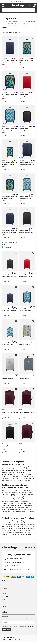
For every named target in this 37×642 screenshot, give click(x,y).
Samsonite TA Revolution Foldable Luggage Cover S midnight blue (9, 309)
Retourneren (5, 596)
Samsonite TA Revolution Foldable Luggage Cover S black (9, 275)
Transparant (34, 374)
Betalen (4, 593)
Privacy (4, 639)
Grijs (17, 374)
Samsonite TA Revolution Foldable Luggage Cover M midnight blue (9, 231)
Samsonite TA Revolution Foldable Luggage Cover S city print (9, 343)
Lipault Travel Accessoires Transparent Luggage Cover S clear (27, 411)
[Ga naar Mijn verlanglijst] (30, 6)
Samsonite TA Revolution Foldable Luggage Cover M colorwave (9, 197)
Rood (14, 58)
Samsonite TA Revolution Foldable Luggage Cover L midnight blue (9, 61)
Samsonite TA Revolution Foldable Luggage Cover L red (25, 95)
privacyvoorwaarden (28, 626)
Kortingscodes (6, 602)
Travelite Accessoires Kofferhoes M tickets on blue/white (26, 343)
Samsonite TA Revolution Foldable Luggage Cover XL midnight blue (26, 163)
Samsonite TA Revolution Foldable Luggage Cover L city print (26, 197)
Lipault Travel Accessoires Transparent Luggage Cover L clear (10, 411)
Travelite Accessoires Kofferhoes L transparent (7, 377)
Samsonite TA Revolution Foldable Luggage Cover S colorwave (9, 163)
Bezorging (4, 588)
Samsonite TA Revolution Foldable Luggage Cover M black (26, 129)
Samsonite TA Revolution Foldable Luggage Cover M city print (26, 309)
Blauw (32, 58)
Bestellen (4, 591)
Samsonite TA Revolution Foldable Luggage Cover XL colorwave (9, 95)
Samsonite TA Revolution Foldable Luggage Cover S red (25, 275)
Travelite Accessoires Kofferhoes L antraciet (24, 377)
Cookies (10, 639)
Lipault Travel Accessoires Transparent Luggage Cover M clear (27, 445)
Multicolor (15, 58)
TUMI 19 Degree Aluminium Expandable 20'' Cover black (8, 445)
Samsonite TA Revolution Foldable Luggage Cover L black (26, 231)
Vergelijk (6, 67)
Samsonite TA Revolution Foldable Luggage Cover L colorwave (26, 61)
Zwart (14, 160)
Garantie (4, 599)
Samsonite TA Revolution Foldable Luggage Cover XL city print (9, 129)
